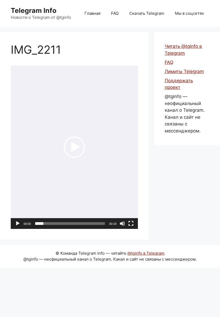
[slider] (70, 223)
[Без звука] (122, 223)
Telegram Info (33, 10)
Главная (92, 13)
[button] (74, 147)
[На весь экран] (131, 223)
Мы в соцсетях (189, 13)
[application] (74, 147)
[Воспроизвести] (17, 223)
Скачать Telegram (146, 13)
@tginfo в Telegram (145, 253)
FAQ (115, 13)
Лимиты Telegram (184, 71)
